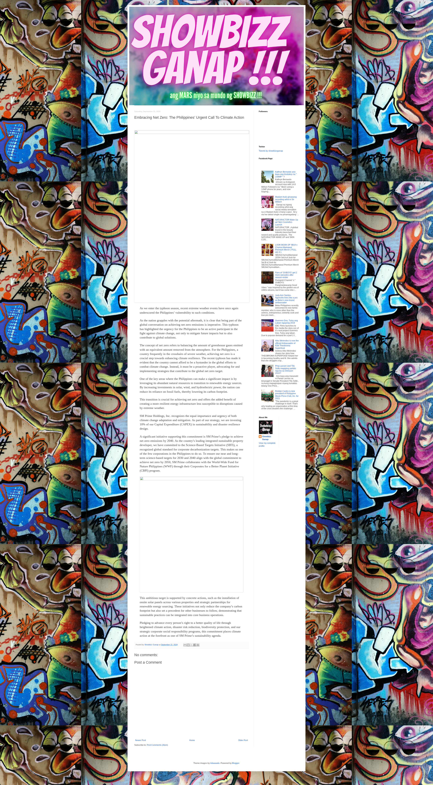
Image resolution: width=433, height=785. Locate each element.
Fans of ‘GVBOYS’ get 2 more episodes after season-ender (286, 275)
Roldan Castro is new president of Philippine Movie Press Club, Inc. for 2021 (287, 395)
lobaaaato (215, 763)
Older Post (243, 740)
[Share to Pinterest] (198, 645)
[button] (191, 216)
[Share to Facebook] (194, 645)
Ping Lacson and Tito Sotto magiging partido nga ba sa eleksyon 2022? (285, 369)
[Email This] (185, 645)
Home (192, 740)
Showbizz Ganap (266, 438)
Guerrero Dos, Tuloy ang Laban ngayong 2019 (286, 321)
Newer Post (140, 740)
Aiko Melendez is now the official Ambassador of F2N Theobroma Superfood (287, 344)
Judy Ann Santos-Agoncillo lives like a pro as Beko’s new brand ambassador (286, 299)
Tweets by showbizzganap (271, 151)
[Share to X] (191, 645)
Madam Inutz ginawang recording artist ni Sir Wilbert (286, 199)
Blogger (235, 763)
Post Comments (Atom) (157, 745)
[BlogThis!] (188, 645)
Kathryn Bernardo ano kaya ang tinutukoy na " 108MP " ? (286, 174)
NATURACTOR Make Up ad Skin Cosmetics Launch (286, 222)
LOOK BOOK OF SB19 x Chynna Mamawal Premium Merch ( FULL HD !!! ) (286, 248)
